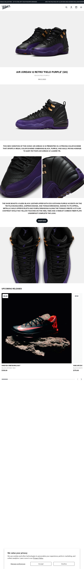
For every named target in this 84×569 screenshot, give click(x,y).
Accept (40, 564)
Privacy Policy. (38, 558)
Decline (64, 564)
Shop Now (42, 221)
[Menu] (81, 7)
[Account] (71, 7)
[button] (78, 379)
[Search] (66, 7)
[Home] (6, 7)
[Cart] (76, 7)
